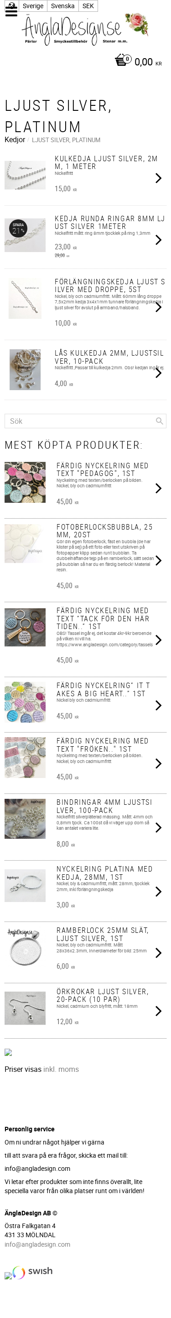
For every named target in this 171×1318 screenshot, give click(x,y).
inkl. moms (61, 1069)
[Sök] (159, 421)
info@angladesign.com (37, 1244)
